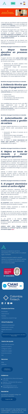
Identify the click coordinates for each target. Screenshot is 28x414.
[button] (21, 3)
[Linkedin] (2, 303)
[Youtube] (11, 303)
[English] (24, 2)
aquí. (12, 229)
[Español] (24, 4)
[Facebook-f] (5, 303)
